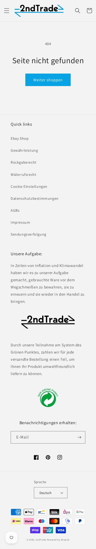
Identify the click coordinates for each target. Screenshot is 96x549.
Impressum (20, 222)
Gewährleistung (24, 150)
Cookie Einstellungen (29, 186)
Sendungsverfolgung (28, 234)
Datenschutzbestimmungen (35, 198)
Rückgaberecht (24, 162)
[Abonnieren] (79, 437)
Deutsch (45, 493)
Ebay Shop (20, 138)
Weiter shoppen (48, 79)
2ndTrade (40, 539)
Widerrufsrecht (23, 174)
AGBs (15, 210)
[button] (7, 10)
